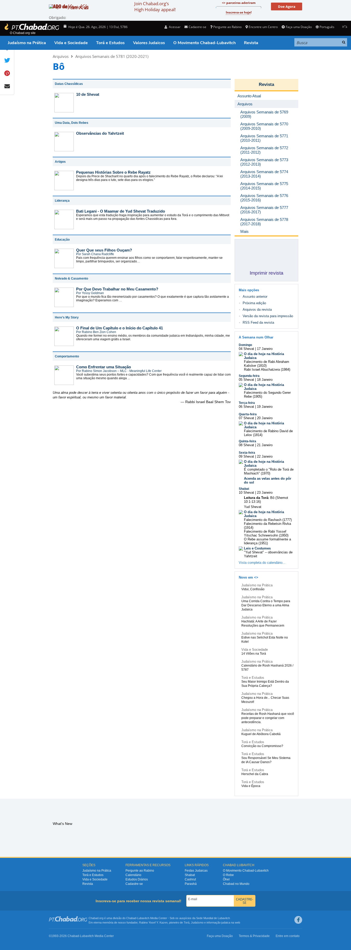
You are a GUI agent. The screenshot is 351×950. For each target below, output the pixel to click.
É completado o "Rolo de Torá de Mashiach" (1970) (269, 471)
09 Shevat (246, 456)
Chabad (131, 918)
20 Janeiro (265, 418)
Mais (244, 231)
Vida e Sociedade (71, 43)
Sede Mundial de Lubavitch (213, 918)
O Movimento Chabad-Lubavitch (204, 43)
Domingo (245, 345)
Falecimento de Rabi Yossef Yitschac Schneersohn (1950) (266, 533)
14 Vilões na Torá (253, 653)
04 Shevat (246, 349)
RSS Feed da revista (258, 322)
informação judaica (218, 922)
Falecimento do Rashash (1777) (268, 520)
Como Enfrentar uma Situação (103, 367)
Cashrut (190, 879)
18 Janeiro (265, 380)
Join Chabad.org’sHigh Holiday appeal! (155, 6)
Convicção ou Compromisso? (262, 746)
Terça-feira (247, 403)
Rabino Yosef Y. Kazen (153, 922)
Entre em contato (288, 936)
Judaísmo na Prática (27, 43)
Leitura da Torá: (256, 498)
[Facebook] (298, 920)
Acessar (174, 27)
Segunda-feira (249, 376)
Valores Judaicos (149, 43)
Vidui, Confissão (252, 589)
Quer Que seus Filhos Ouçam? (104, 250)
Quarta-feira (248, 414)
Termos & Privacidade (254, 936)
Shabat (244, 489)
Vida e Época (250, 786)
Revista (251, 43)
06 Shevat (246, 407)
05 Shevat (246, 380)
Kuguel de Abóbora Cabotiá (261, 734)
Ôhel (226, 879)
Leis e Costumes (257, 548)
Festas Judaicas (196, 870)
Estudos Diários (136, 879)
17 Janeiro (265, 349)
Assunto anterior (255, 296)
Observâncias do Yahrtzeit (100, 133)
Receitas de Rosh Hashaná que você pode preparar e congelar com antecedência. (267, 718)
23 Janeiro (265, 492)
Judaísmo (197, 922)
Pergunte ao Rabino (227, 27)
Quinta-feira (247, 441)
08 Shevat (246, 445)
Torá (186, 922)
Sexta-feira (247, 452)
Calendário (133, 875)
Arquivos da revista (257, 309)
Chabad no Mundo (236, 884)
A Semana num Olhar (256, 337)
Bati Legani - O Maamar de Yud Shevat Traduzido (120, 211)
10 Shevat (246, 492)
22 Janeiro (265, 456)
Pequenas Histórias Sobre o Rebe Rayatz (113, 172)
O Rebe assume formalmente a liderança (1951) (267, 541)
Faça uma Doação (299, 27)
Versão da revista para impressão (268, 316)
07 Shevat (246, 418)
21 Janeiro (265, 445)
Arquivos (61, 56)
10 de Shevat (87, 94)
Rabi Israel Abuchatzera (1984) (267, 369)
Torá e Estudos (110, 43)
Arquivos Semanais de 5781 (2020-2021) (111, 56)
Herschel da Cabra (254, 774)
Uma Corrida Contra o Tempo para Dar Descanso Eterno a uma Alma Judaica (265, 605)
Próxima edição (254, 303)
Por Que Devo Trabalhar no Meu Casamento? (117, 289)
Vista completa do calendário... (262, 563)
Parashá (191, 884)
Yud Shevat (252, 507)
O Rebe (228, 875)
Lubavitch (143, 918)
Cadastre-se (134, 884)
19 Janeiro (265, 407)
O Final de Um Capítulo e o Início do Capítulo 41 (119, 328)
